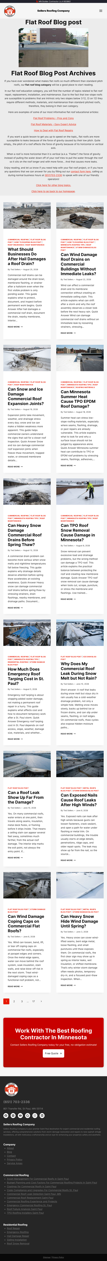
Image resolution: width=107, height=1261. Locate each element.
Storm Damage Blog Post (86, 791)
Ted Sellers (15, 269)
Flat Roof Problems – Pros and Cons (53, 118)
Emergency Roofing (18, 1232)
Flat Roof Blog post (71, 657)
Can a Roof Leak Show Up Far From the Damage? (26, 797)
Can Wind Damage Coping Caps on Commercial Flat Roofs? (26, 923)
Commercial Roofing (18, 240)
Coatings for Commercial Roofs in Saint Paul (31, 1186)
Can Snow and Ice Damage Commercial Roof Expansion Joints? (26, 396)
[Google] (27, 1115)
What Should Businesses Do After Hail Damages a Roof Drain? (27, 256)
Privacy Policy (14, 1159)
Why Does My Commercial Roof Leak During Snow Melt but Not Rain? (79, 671)
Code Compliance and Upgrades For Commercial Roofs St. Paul (42, 1190)
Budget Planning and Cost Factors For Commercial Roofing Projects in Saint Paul (52, 1182)
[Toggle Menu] (101, 11)
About (10, 1148)
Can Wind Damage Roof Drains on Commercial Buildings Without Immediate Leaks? (79, 264)
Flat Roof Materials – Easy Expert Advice (53, 124)
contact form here (81, 171)
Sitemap (46, 1257)
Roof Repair (13, 1228)
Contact (11, 1155)
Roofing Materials (85, 387)
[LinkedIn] (42, 1115)
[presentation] (27, 218)
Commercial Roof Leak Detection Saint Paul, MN (34, 1194)
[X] (13, 1115)
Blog (9, 1152)
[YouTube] (20, 1115)
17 (33, 1001)
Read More (15, 327)
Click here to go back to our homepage (53, 191)
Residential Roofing (18, 662)
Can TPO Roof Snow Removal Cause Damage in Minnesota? (78, 532)
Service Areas (14, 1163)
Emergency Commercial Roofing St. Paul (29, 1205)
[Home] (10, 11)
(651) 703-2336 (16, 1102)
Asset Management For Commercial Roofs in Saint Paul (38, 1178)
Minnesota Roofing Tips (73, 245)
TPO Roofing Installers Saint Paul (25, 1212)
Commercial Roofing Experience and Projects (32, 1201)
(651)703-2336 (53, 175)
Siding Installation (17, 1239)
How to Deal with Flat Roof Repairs (53, 130)
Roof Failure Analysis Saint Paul (24, 1209)
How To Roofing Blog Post (27, 242)
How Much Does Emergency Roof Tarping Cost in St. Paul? (26, 676)
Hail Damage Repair (18, 1236)
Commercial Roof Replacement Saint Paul (30, 1197)
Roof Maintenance (34, 245)
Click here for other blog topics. (53, 185)
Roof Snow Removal (18, 1243)
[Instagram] (34, 1115)
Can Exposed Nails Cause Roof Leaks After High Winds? (79, 800)
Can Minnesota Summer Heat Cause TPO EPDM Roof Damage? (78, 399)
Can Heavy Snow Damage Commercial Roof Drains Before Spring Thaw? (25, 535)
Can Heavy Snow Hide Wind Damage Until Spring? (79, 921)
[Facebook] (5, 1115)
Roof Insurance (16, 245)
